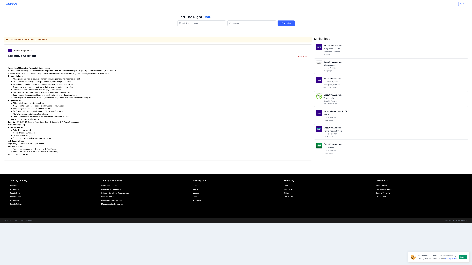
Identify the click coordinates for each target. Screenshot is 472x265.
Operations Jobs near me (111, 200)
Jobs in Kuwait (16, 200)
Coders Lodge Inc (21, 50)
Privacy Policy (451, 258)
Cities (286, 193)
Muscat (196, 193)
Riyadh (195, 189)
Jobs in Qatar (15, 193)
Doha (195, 197)
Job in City (288, 197)
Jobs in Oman (15, 197)
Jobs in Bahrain (16, 204)
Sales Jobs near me (109, 186)
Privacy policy (461, 220)
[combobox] (201, 23)
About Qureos (381, 186)
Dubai (195, 186)
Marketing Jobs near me (111, 189)
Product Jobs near (108, 197)
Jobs (286, 186)
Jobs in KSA (14, 189)
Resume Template (383, 193)
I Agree (463, 257)
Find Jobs (286, 23)
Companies (288, 189)
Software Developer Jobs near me (115, 193)
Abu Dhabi (197, 200)
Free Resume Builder (384, 189)
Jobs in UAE (14, 186)
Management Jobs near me (112, 204)
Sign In (462, 4)
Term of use (449, 220)
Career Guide (381, 197)
